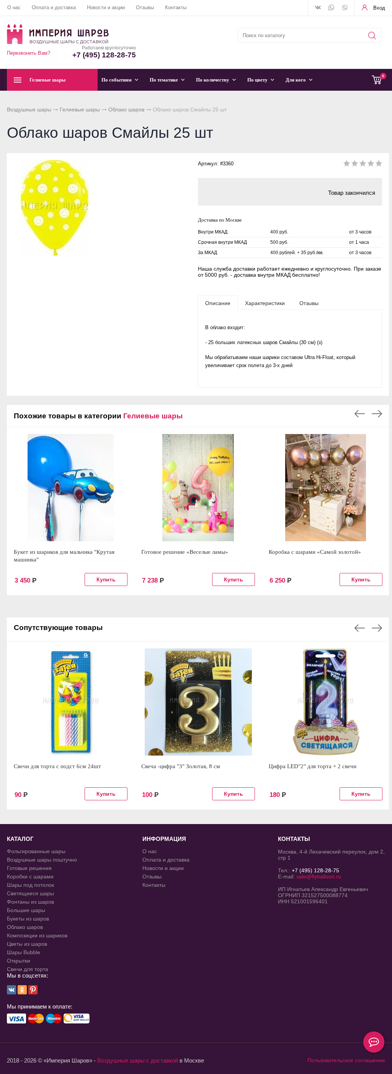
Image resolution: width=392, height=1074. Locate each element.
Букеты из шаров (28, 919)
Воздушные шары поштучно (42, 860)
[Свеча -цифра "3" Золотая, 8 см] (198, 702)
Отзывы (145, 7)
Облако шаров (126, 109)
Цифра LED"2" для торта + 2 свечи (312, 766)
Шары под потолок (30, 885)
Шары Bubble (23, 952)
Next (377, 414)
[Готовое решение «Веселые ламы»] (198, 487)
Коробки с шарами (30, 876)
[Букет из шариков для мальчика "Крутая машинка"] (70, 487)
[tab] (218, 302)
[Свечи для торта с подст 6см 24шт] (70, 702)
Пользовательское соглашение (346, 1060)
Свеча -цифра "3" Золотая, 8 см (180, 766)
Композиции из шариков (37, 935)
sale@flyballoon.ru (318, 876)
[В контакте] (318, 8)
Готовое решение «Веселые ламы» (184, 552)
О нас (14, 7)
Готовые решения (29, 868)
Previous (359, 414)
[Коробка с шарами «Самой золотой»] (325, 487)
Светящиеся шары (30, 893)
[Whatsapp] (331, 8)
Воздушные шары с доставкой (137, 1060)
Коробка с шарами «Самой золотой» (315, 552)
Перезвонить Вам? (28, 53)
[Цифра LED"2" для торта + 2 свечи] (325, 702)
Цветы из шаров (27, 944)
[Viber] (344, 8)
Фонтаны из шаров (30, 902)
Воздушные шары (29, 109)
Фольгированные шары (36, 851)
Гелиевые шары (80, 109)
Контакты (175, 7)
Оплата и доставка (54, 7)
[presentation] (217, 302)
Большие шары (26, 910)
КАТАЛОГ (20, 839)
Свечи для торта (27, 969)
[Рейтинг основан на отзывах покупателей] (362, 165)
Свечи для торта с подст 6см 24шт (57, 766)
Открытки (18, 961)
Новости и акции (106, 7)
